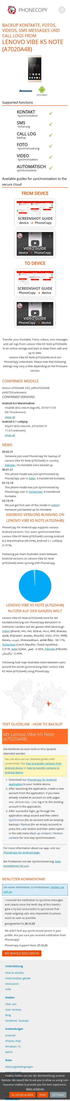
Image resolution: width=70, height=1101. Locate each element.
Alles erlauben (22, 1095)
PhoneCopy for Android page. (21, 852)
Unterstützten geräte (18, 978)
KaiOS (9, 1052)
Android (10, 1035)
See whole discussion (21, 953)
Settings (58, 1095)
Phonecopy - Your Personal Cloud (27, 10)
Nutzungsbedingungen (19, 1066)
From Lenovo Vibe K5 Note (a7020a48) (35, 213)
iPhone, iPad (13, 1041)
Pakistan (10, 465)
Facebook (11, 1020)
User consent (13, 1072)
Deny (42, 1095)
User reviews (13, 1009)
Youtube (23, 1020)
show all (10, 417)
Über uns (11, 1004)
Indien (55, 505)
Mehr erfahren (35, 1089)
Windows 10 (13, 1046)
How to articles (14, 972)
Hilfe (8, 989)
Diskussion (12, 983)
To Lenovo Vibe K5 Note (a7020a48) (35, 282)
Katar (32, 478)
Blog (8, 1015)
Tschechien (35, 491)
